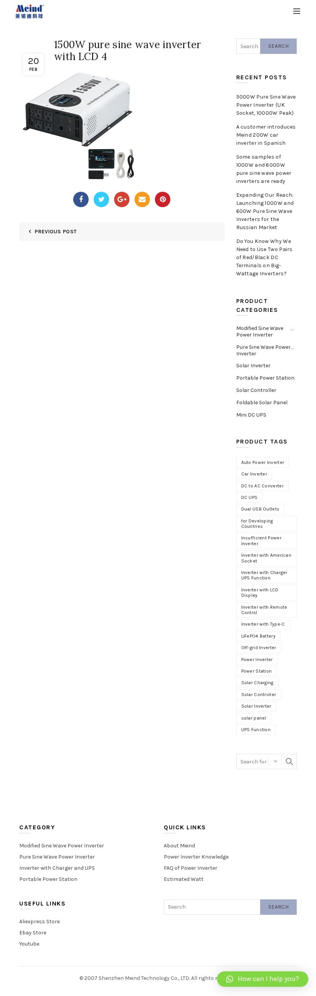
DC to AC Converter (262, 486)
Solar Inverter (253, 365)
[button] (262, 979)
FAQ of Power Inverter (190, 868)
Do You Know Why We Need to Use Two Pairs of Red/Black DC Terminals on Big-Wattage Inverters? (264, 257)
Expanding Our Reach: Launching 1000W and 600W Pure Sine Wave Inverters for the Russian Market (265, 211)
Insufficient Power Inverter (261, 540)
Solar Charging (257, 682)
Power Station (256, 671)
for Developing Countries (257, 523)
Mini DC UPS (251, 415)
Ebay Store (32, 932)
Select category (274, 761)
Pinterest (162, 199)
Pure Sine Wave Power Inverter (263, 350)
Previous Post (56, 231)
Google (121, 199)
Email (142, 199)
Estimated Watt (183, 879)
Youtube (29, 944)
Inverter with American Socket (266, 557)
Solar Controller (256, 390)
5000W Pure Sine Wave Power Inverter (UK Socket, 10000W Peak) (266, 105)
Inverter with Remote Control (264, 609)
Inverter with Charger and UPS (57, 868)
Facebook (81, 199)
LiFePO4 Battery (258, 636)
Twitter (101, 199)
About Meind (179, 845)
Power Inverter (257, 659)
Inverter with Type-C (263, 624)
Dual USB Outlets (260, 509)
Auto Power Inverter (262, 462)
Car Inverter (254, 474)
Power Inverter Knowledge (196, 857)
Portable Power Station (265, 378)
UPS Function (256, 729)
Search (278, 46)
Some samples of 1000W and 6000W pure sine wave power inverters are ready (264, 169)
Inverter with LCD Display (260, 592)
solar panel (253, 718)
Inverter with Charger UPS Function (264, 575)
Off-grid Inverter (258, 647)
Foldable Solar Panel (261, 402)
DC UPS (249, 497)
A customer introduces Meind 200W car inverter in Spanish (266, 135)
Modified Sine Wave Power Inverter (259, 331)
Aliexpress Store (39, 921)
